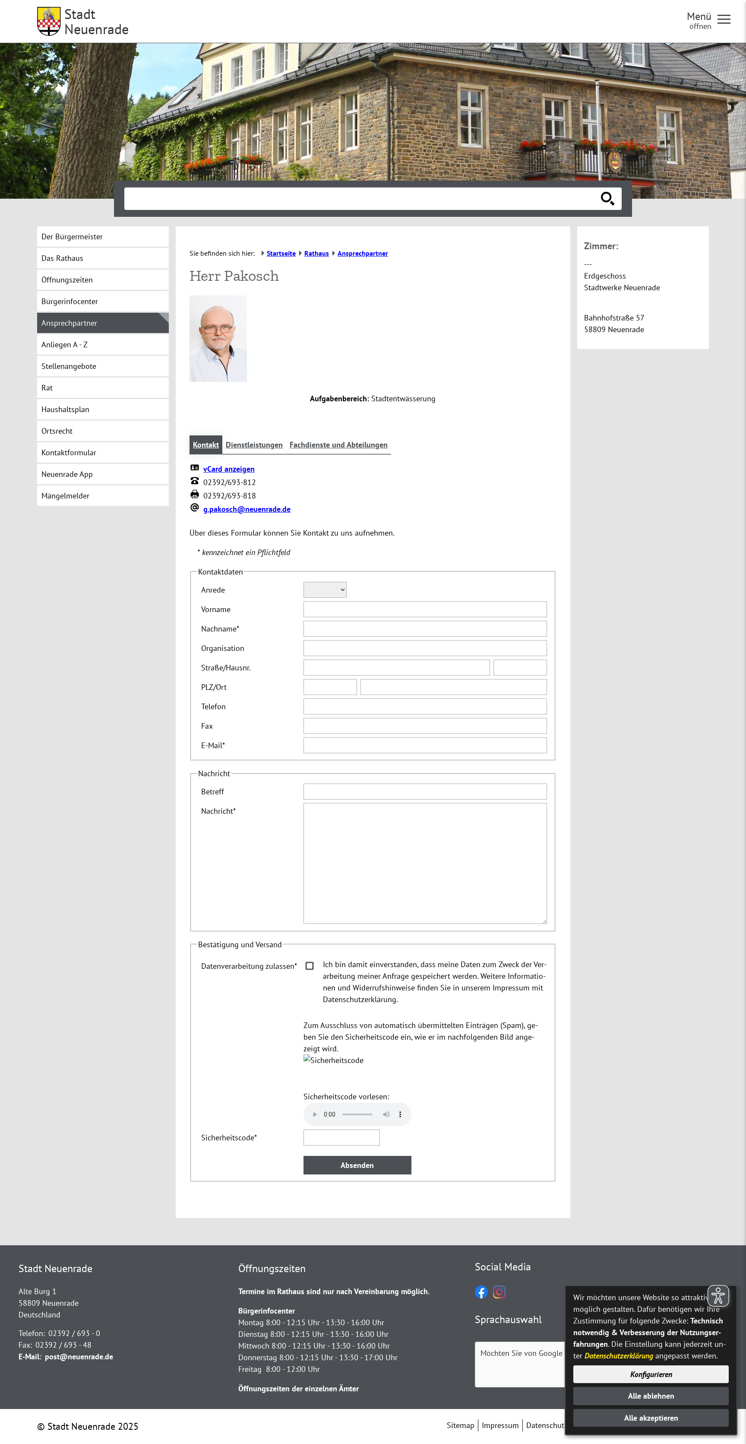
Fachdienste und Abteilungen (339, 445)
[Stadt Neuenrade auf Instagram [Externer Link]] (499, 1296)
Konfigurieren (651, 1374)
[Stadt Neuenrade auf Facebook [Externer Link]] (481, 1296)
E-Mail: (30, 1356)
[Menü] (727, 18)
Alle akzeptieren (651, 1418)
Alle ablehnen (651, 1396)
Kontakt (206, 445)
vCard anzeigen (229, 469)
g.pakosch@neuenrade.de (247, 509)
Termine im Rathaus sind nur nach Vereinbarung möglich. (334, 1291)
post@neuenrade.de (79, 1356)
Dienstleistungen (254, 445)
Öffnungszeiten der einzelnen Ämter (298, 1388)
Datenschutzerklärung (619, 1356)
